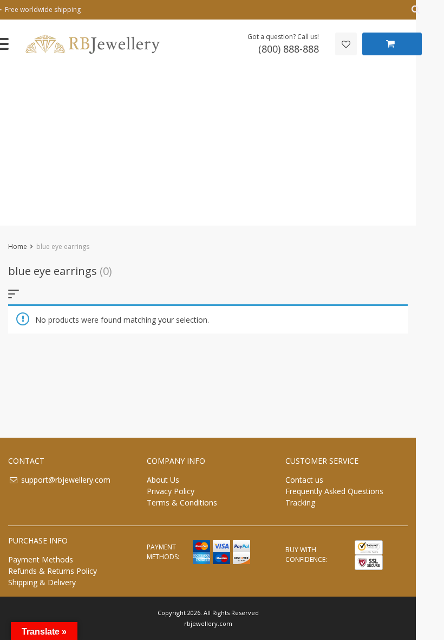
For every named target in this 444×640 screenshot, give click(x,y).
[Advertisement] (208, 150)
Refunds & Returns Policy (52, 571)
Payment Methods (40, 559)
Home (17, 246)
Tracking (300, 502)
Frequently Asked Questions (334, 491)
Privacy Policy (170, 491)
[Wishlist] (346, 44)
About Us (163, 480)
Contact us (304, 480)
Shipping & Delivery (42, 582)
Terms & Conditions (182, 502)
